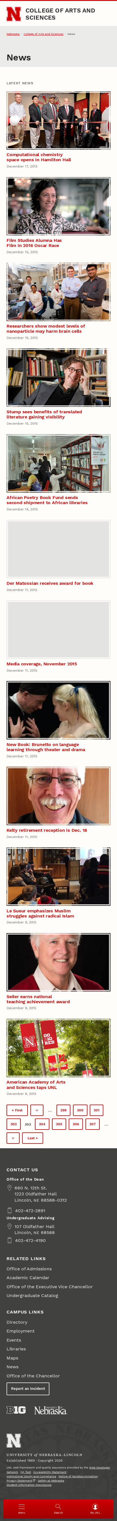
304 (44, 1125)
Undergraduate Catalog (32, 1295)
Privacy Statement (19, 1480)
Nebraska (13, 33)
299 (65, 1111)
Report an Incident (28, 1388)
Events (14, 1340)
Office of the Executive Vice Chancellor (50, 1286)
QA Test (25, 1472)
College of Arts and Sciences (60, 14)
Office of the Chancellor (33, 1375)
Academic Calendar (28, 1277)
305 (61, 1125)
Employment (21, 1331)
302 (15, 1125)
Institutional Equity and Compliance (31, 1476)
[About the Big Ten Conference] (16, 1410)
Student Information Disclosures (29, 1484)
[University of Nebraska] (51, 1410)
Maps (12, 1358)
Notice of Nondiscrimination (78, 1476)
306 (77, 1125)
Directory (17, 1322)
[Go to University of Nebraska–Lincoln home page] (14, 14)
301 (98, 1111)
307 (94, 1125)
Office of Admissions (29, 1268)
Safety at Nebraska (51, 1480)
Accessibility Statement (49, 1472)
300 (82, 1111)
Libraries (16, 1349)
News (12, 1366)
